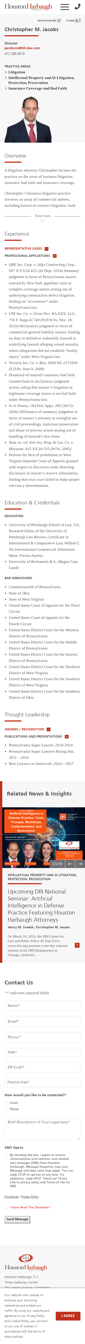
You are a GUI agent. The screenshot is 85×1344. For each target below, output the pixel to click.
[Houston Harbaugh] (28, 7)
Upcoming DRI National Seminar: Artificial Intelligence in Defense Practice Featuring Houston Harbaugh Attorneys (41, 906)
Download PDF (47, 20)
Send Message (17, 1219)
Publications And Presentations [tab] (34, 736)
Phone (14, 1109)
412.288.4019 (14, 54)
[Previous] (70, 864)
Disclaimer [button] (12, 1196)
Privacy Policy (30, 1196)
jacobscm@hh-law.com (22, 48)
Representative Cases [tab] (24, 248)
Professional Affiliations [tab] (28, 256)
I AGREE (68, 1316)
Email (14, 1103)
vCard (70, 20)
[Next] (80, 864)
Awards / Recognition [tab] (25, 729)
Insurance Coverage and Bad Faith (37, 88)
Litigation (16, 72)
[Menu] (64, 7)
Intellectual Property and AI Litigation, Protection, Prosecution (41, 80)
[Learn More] (77, 946)
